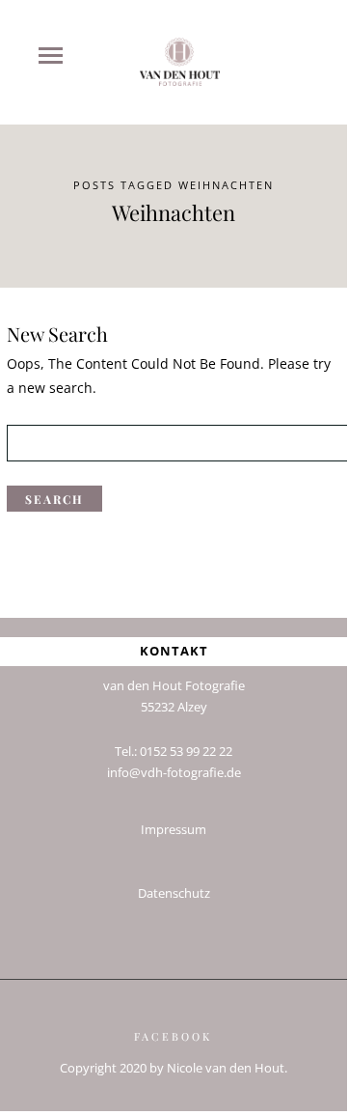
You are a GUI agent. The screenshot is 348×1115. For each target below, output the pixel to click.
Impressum (173, 830)
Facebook (173, 1036)
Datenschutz (174, 893)
